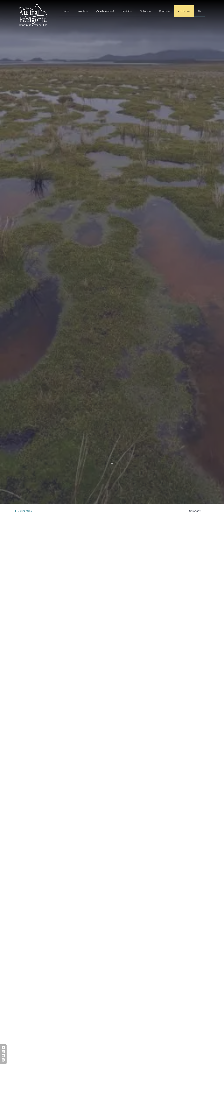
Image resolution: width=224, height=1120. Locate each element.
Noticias (127, 11)
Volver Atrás (24, 511)
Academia (184, 11)
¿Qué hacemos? (105, 11)
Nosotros (83, 11)
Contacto (164, 11)
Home (66, 11)
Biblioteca (145, 11)
